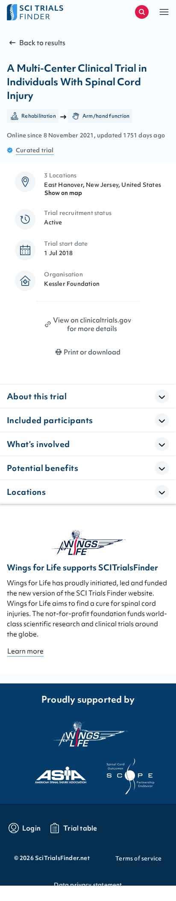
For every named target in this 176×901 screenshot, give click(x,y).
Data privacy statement (88, 885)
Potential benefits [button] (42, 468)
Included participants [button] (50, 420)
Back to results (42, 42)
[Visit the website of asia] (53, 772)
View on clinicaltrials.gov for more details (92, 324)
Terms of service (138, 858)
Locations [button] (26, 492)
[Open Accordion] (162, 396)
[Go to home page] (47, 11)
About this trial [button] (37, 396)
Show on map (63, 193)
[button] (164, 12)
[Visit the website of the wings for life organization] (88, 733)
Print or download (92, 352)
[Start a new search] (141, 12)
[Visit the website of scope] (123, 772)
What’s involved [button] (38, 444)
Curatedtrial (35, 150)
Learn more (25, 651)
